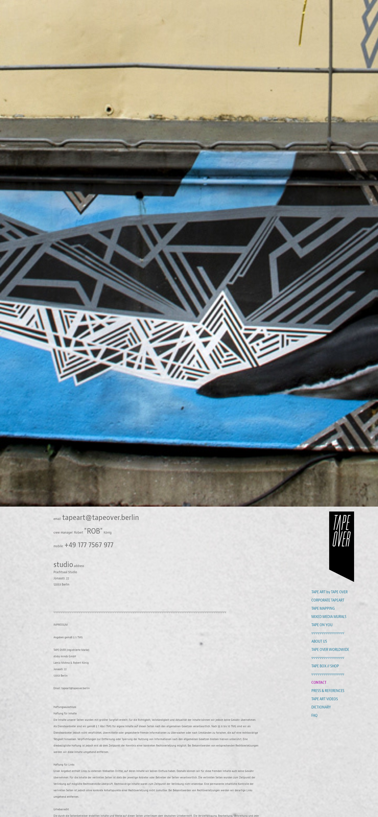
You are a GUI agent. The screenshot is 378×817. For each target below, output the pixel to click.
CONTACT (318, 682)
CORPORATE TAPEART (327, 600)
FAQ (314, 715)
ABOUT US (319, 641)
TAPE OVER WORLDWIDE (330, 650)
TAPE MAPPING (323, 608)
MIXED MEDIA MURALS (328, 617)
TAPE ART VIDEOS (324, 699)
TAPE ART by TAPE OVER (329, 592)
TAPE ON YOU (321, 625)
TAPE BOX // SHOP (325, 666)
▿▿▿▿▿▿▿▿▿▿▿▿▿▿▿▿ (327, 633)
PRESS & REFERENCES (327, 691)
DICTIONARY (321, 707)
